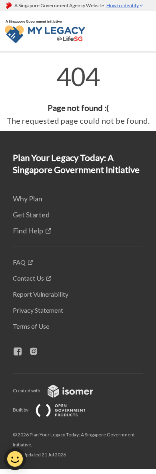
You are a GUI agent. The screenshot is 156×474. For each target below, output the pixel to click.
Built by (21, 410)
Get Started (31, 214)
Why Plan (27, 198)
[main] (78, 95)
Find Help (28, 230)
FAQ (19, 262)
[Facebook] (21, 352)
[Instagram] (37, 352)
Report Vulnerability (40, 294)
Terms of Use (31, 326)
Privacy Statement (38, 310)
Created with (27, 391)
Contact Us (28, 278)
